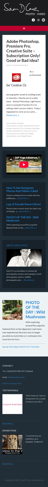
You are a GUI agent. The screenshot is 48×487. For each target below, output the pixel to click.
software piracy (25, 136)
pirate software (27, 134)
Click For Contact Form (11, 383)
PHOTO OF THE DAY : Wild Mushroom (35, 309)
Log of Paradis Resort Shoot (23, 204)
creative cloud (30, 131)
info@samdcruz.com (16, 377)
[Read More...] (23, 198)
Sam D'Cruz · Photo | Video (24, 9)
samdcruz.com (37, 480)
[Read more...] (12, 115)
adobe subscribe (33, 128)
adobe (20, 126)
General (20, 123)
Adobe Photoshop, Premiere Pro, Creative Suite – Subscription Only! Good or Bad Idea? (23, 51)
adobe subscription (14, 131)
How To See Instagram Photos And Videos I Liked (22, 189)
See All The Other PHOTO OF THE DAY (20, 347)
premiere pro (11, 136)
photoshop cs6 (12, 134)
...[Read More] (28, 280)
